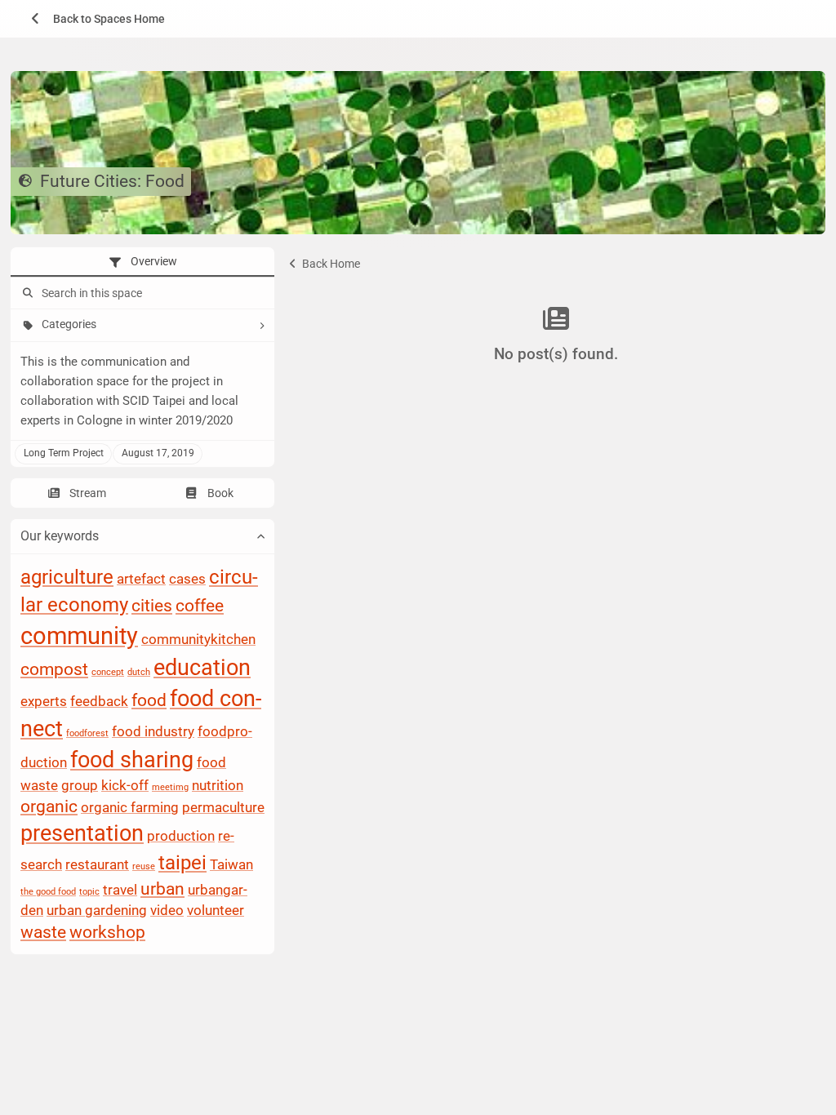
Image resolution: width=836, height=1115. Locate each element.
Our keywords (59, 536)
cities (151, 605)
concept (107, 672)
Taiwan (231, 865)
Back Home (330, 263)
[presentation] (142, 262)
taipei (182, 863)
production (181, 836)
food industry (153, 732)
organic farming (130, 808)
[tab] (142, 262)
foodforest (87, 734)
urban (162, 889)
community (79, 636)
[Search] (26, 294)
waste (43, 932)
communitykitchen (198, 639)
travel (120, 890)
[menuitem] (92, 18)
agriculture (66, 577)
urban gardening (97, 911)
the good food (48, 891)
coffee (200, 605)
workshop (107, 932)
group (79, 785)
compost (54, 669)
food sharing (131, 760)
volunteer (215, 911)
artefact (141, 579)
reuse (143, 867)
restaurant (97, 865)
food (149, 700)
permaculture (223, 808)
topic (89, 891)
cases (187, 579)
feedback (99, 701)
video (167, 911)
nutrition (217, 785)
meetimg (170, 787)
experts (43, 701)
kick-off (125, 785)
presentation (82, 834)
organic (49, 807)
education (202, 668)
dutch (138, 672)
